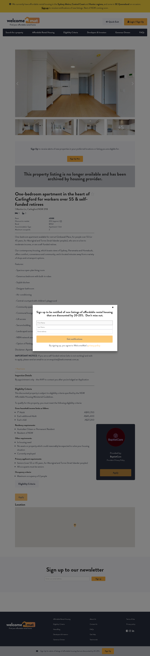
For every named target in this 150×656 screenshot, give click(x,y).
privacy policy (94, 345)
